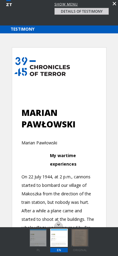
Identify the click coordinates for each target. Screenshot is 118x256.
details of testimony (82, 11)
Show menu (66, 4)
